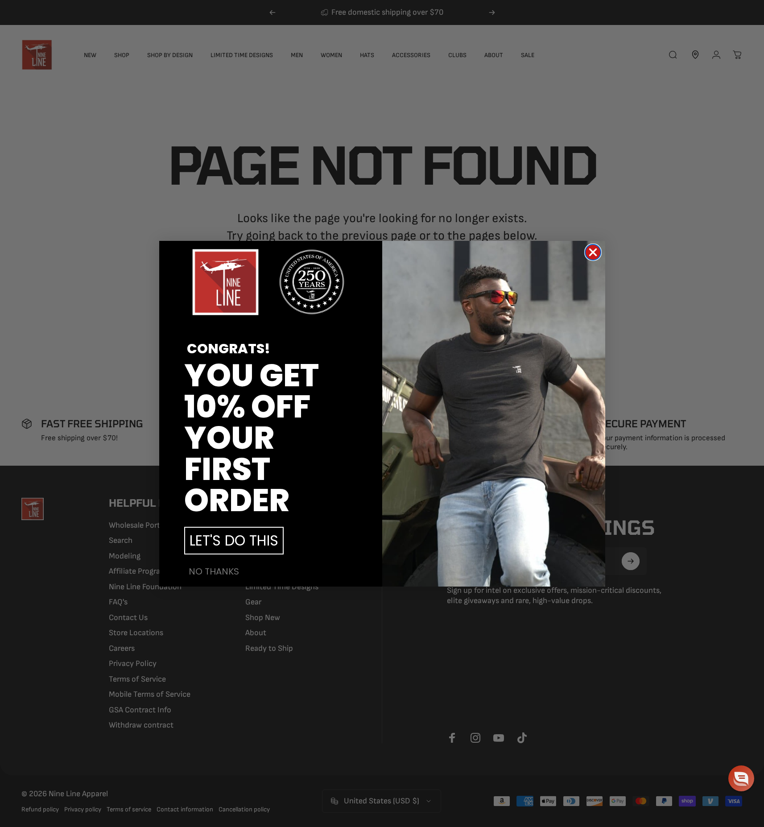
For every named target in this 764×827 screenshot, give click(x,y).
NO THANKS (214, 571)
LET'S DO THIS (234, 540)
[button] (741, 778)
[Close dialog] (593, 252)
